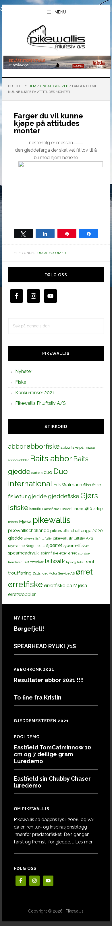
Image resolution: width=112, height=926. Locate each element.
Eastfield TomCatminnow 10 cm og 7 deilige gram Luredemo (52, 754)
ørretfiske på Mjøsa (65, 585)
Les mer (83, 842)
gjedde (37, 496)
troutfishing (20, 573)
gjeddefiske (63, 496)
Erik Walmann (67, 484)
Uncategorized (51, 253)
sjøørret (54, 545)
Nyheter (23, 371)
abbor (17, 446)
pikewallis (51, 520)
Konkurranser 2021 (34, 392)
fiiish (87, 484)
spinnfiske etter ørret (59, 553)
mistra (13, 522)
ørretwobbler (22, 594)
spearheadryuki (24, 553)
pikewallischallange (28, 530)
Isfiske (18, 507)
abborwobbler (18, 460)
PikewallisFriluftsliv (56, 38)
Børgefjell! (29, 628)
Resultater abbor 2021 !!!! (49, 680)
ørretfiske (25, 584)
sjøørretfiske (75, 545)
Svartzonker (33, 562)
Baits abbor (51, 458)
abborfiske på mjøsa (78, 447)
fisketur (17, 496)
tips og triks (74, 562)
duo (48, 472)
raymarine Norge (21, 546)
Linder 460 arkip (87, 508)
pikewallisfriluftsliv (38, 538)
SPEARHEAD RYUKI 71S (45, 646)
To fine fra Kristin (37, 697)
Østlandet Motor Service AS (54, 573)
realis (40, 546)
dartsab (37, 472)
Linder (65, 509)
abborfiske (43, 446)
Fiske (20, 382)
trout (89, 561)
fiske (96, 484)
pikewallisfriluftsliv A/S (73, 538)
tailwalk (55, 561)
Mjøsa (25, 521)
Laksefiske (50, 509)
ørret (84, 572)
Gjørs (89, 495)
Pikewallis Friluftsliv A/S (40, 403)
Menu (60, 12)
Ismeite (35, 509)
